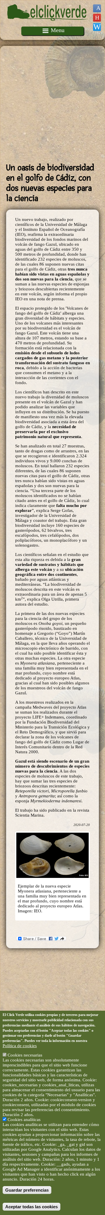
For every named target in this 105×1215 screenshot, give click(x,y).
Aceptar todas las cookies (31, 1206)
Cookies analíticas (24, 1119)
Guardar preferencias (27, 1190)
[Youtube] (97, 18)
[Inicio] (47, 24)
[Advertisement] (52, 104)
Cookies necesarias (25, 1055)
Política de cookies (20, 1045)
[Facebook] (97, 8)
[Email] (97, 27)
